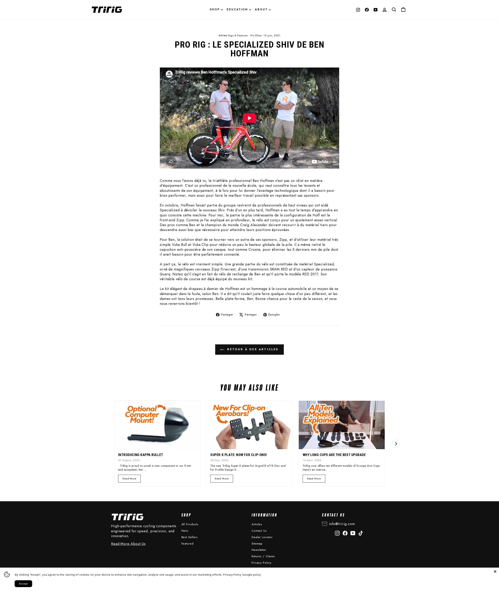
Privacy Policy (262, 563)
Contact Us (259, 531)
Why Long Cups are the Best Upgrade (334, 455)
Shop (215, 9)
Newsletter (259, 550)
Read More (129, 479)
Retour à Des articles (252, 349)
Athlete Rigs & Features (233, 35)
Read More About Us (128, 543)
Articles (257, 524)
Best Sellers (189, 537)
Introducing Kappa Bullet (140, 455)
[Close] (495, 571)
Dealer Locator (262, 537)
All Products (190, 524)
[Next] (396, 444)
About (262, 9)
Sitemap (257, 543)
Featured (187, 543)
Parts (184, 531)
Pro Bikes (256, 35)
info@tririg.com (342, 523)
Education (238, 9)
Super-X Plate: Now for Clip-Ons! (238, 455)
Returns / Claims (263, 556)
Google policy (251, 574)
